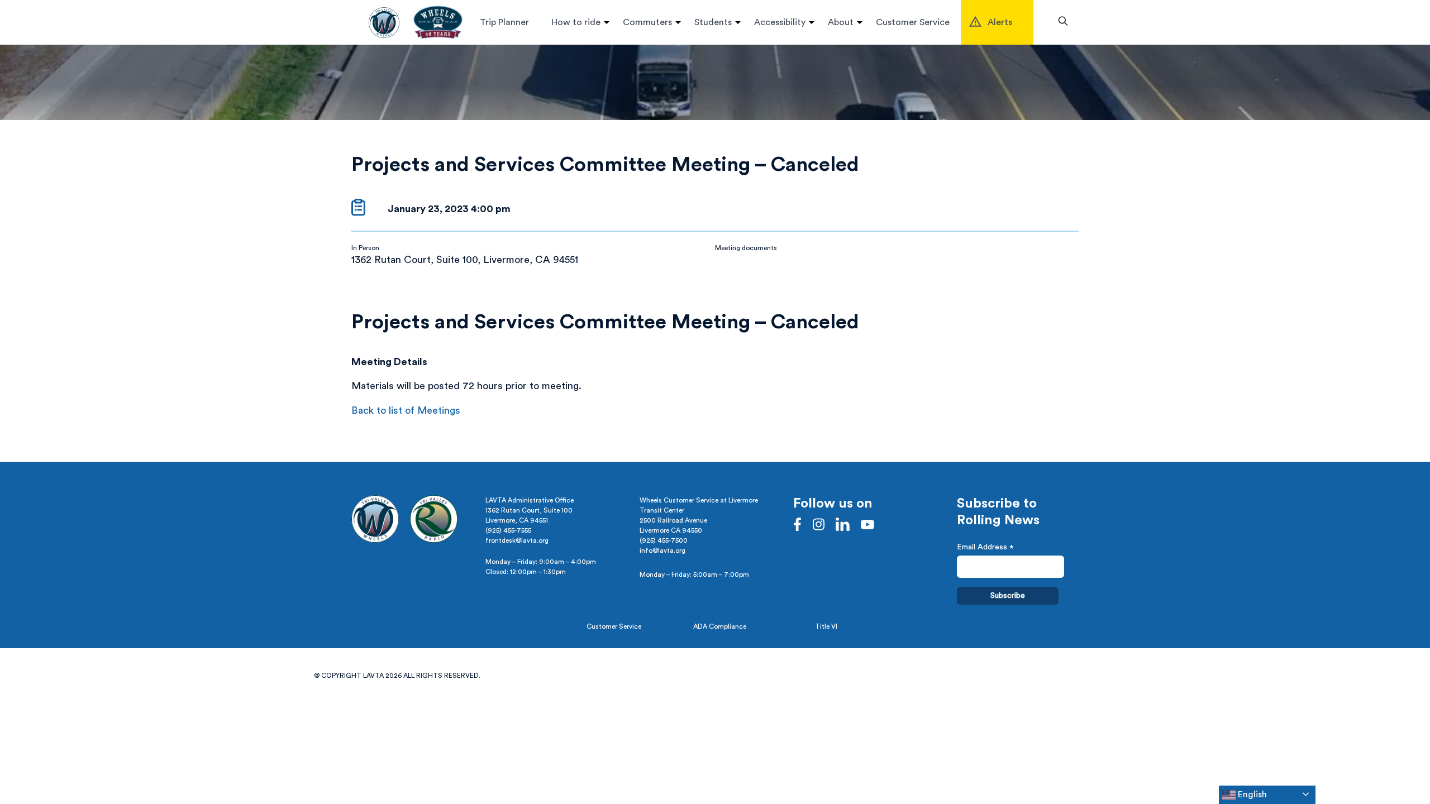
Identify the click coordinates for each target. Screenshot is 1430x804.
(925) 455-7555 (508, 530)
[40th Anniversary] (438, 22)
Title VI (826, 626)
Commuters (647, 22)
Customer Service (913, 22)
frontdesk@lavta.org (517, 540)
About (841, 22)
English (1251, 794)
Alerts (1000, 22)
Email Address (985, 548)
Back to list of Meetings (405, 410)
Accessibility (779, 22)
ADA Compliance (719, 626)
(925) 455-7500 (664, 540)
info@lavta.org (662, 550)
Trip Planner (504, 22)
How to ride (575, 22)
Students (713, 22)
